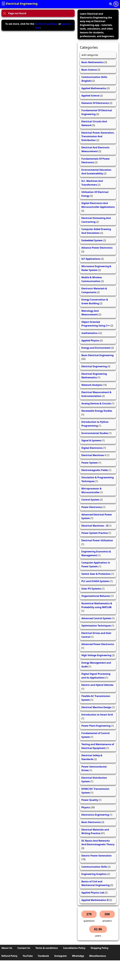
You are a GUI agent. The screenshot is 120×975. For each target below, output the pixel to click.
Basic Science (89, 69)
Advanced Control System (96, 618)
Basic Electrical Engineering (97, 355)
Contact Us (23, 948)
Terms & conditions (46, 948)
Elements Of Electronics (95, 103)
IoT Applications (90, 258)
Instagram (60, 955)
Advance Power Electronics (97, 247)
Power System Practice (94, 533)
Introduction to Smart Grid (97, 714)
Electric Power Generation (96, 855)
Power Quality (89, 800)
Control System (90, 499)
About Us (6, 948)
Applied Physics (90, 340)
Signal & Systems (91, 440)
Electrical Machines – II (94, 525)
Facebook (43, 955)
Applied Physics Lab (92, 892)
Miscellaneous (97, 955)
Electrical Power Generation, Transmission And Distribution (98, 136)
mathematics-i (89, 333)
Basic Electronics (91, 822)
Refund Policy (9, 955)
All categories (90, 55)
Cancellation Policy (74, 948)
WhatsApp (78, 955)
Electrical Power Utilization (97, 540)
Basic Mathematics (92, 62)
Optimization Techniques (96, 625)
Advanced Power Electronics (97, 644)
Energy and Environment (95, 347)
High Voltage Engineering (96, 655)
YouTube (28, 955)
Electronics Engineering (95, 814)
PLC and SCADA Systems (95, 581)
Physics (85, 807)
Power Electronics (91, 507)
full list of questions (46, 23)
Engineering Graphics (94, 874)
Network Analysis (91, 385)
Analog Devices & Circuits (96, 403)
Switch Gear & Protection (96, 573)
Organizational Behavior (95, 596)
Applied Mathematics (93, 88)
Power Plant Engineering (95, 725)
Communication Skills (94, 866)
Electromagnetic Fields (94, 470)
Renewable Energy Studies (96, 410)
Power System (89, 462)
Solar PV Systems (91, 588)
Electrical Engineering (22, 4)
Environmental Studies (94, 433)
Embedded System (92, 240)
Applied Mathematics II (95, 900)
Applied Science (90, 95)
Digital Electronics (92, 448)
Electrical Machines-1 (93, 455)
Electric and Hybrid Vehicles (97, 685)
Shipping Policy (99, 948)
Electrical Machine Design (96, 707)
